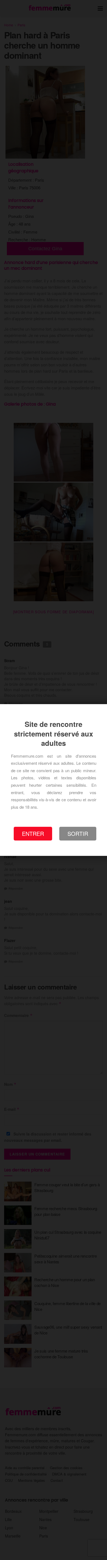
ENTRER (33, 833)
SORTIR (77, 833)
